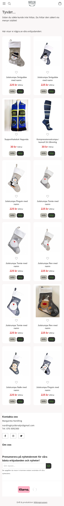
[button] (20, 91)
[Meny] (4, 3)
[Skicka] (48, 466)
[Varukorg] (60, 3)
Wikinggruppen (40, 502)
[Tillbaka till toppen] (57, 499)
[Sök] (9, 3)
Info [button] (12, 91)
